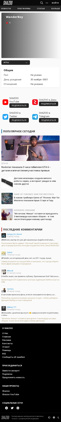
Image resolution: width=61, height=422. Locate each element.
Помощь (6, 350)
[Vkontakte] (17, 408)
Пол (6, 75)
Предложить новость (13, 377)
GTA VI (4, 163)
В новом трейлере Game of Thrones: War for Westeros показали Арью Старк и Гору (37, 199)
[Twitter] (12, 408)
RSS (4, 353)
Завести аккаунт (11, 370)
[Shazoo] (8, 3)
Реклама (6, 340)
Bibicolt (10, 270)
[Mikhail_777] (3, 308)
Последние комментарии (22, 229)
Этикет (6, 346)
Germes (10, 289)
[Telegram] (6, 408)
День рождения (12, 79)
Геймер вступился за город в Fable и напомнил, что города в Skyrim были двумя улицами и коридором (29, 262)
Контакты (7, 343)
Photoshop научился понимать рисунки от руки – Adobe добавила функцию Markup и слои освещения (29, 299)
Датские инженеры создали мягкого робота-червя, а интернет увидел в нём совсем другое (35, 181)
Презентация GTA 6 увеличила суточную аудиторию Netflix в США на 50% (30, 281)
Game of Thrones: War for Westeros (34, 194)
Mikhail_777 (11, 307)
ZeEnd (9, 252)
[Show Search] (41, 2)
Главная (6, 336)
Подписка (7, 374)
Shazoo (6, 391)
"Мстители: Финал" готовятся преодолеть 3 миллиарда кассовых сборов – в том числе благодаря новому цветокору (36, 216)
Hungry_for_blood (14, 234)
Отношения (10, 84)
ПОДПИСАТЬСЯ (19, 105)
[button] (6, 8)
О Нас (5, 333)
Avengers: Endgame (24, 210)
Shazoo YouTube (10, 394)
